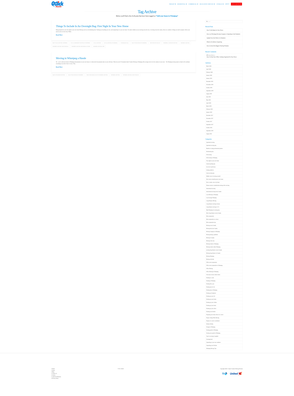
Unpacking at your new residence (213, 342)
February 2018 (209, 109)
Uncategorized (209, 339)
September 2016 (209, 130)
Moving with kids (210, 259)
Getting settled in (210, 170)
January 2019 (209, 78)
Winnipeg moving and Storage (60, 46)
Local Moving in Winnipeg (111, 42)
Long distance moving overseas (213, 203)
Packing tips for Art (210, 287)
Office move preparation (211, 262)
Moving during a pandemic (212, 234)
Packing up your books (211, 299)
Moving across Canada (211, 225)
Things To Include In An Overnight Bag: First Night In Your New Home (92, 26)
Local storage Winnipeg (211, 197)
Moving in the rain (210, 240)
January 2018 (209, 112)
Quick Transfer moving (59, 75)
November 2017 (209, 118)
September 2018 (209, 90)
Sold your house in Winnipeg (139, 42)
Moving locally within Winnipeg (213, 247)
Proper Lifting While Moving (212, 317)
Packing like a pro (210, 283)
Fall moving (209, 154)
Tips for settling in (155, 42)
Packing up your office (211, 308)
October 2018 (209, 87)
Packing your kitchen (210, 311)
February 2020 (209, 72)
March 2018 (208, 106)
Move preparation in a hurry (212, 219)
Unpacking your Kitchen (211, 345)
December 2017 (209, 115)
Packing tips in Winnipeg (211, 290)
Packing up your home (211, 305)
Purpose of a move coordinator (213, 320)
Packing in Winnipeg (210, 280)
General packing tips (210, 163)
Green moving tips (210, 173)
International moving (210, 188)
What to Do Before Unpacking (214, 42)
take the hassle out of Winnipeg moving (97, 75)
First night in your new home (212, 160)
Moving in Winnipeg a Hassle (71, 58)
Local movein (97, 42)
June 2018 (208, 96)
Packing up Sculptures (211, 293)
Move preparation (210, 216)
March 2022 (208, 66)
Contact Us (54, 373)
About (53, 370)
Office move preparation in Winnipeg (214, 265)
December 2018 (209, 81)
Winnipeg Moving (185, 42)
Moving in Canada (210, 237)
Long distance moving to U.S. (212, 207)
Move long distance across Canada (213, 213)
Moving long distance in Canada (213, 253)
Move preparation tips (211, 222)
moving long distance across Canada (214, 250)
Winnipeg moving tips (98, 46)
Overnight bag (125, 42)
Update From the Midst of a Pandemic (216, 38)
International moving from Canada (213, 191)
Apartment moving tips (211, 145)
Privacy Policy (55, 378)
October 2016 (209, 127)
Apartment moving (210, 142)
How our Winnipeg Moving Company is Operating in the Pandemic (223, 34)
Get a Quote (121, 368)
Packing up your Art (210, 296)
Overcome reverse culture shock (213, 274)
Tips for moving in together (212, 336)
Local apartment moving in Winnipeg (80, 42)
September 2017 (209, 124)
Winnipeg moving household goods (81, 46)
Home (53, 368)
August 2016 (209, 133)
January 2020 (209, 75)
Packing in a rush (210, 277)
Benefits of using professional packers (214, 148)
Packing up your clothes (211, 302)
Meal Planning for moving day (213, 210)
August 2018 (209, 93)
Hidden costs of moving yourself (213, 176)
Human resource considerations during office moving (217, 185)
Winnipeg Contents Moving (170, 42)
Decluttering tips (209, 151)
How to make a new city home (213, 182)
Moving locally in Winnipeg (212, 243)
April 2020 (208, 69)
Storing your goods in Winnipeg (213, 333)
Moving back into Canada (211, 228)
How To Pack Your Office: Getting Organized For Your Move (222, 57)
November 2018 (209, 84)
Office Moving (209, 268)
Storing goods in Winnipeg (212, 330)
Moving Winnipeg (210, 256)
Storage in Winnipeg (210, 327)
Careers (53, 375)
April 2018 (208, 103)
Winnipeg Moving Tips (211, 348)
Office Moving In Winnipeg (212, 271)
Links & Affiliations (56, 376)
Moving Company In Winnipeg (213, 231)
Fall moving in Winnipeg (211, 157)
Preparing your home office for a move (214, 314)
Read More (59, 35)
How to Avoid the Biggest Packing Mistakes (218, 45)
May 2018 (208, 100)
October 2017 (209, 121)
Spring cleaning (209, 323)
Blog (53, 371)
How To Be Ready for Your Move (215, 30)
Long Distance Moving (211, 200)
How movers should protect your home (214, 179)
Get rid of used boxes (211, 166)
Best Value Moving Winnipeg (60, 42)
